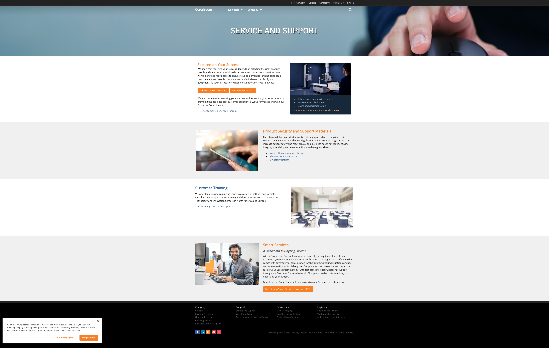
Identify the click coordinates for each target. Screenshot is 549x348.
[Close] (98, 321)
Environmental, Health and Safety (252, 317)
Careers (312, 2)
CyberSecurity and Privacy (283, 156)
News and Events (203, 317)
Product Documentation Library (286, 153)
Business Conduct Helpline (208, 323)
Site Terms (284, 332)
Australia (337, 2)
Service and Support (245, 310)
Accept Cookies (88, 337)
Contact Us (324, 2)
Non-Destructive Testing (288, 314)
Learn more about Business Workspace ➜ (316, 110)
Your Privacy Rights (64, 337)
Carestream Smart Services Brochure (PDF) (288, 289)
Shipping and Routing (327, 310)
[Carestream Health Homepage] (292, 2)
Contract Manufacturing (288, 317)
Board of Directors (204, 314)
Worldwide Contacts (243, 90)
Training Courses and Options (217, 206)
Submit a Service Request (213, 90)
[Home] (203, 9)
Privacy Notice (299, 332)
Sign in (350, 2)
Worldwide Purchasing (328, 314)
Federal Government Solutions (331, 317)
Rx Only (272, 332)
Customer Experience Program (220, 110)
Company (300, 2)
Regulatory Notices (279, 159)
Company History (203, 320)
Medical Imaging (285, 310)
